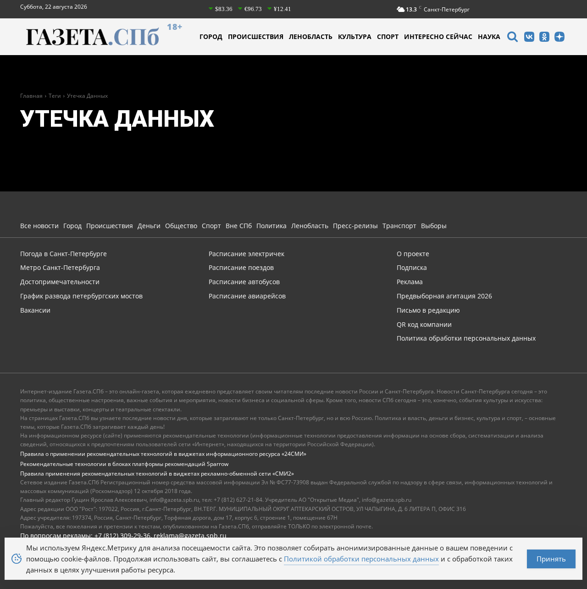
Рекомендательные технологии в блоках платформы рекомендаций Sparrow (124, 464)
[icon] (512, 38)
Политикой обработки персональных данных (361, 558)
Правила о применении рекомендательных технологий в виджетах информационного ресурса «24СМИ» (163, 454)
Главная (31, 96)
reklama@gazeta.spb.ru (190, 535)
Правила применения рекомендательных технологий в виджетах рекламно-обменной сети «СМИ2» (157, 473)
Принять (551, 558)
